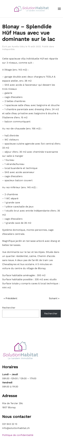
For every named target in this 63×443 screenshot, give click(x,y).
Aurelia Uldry (18, 46)
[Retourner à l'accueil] (31, 8)
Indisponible (8, 49)
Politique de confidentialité (17, 435)
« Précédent (10, 298)
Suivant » (54, 298)
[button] (59, 8)
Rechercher (8, 307)
